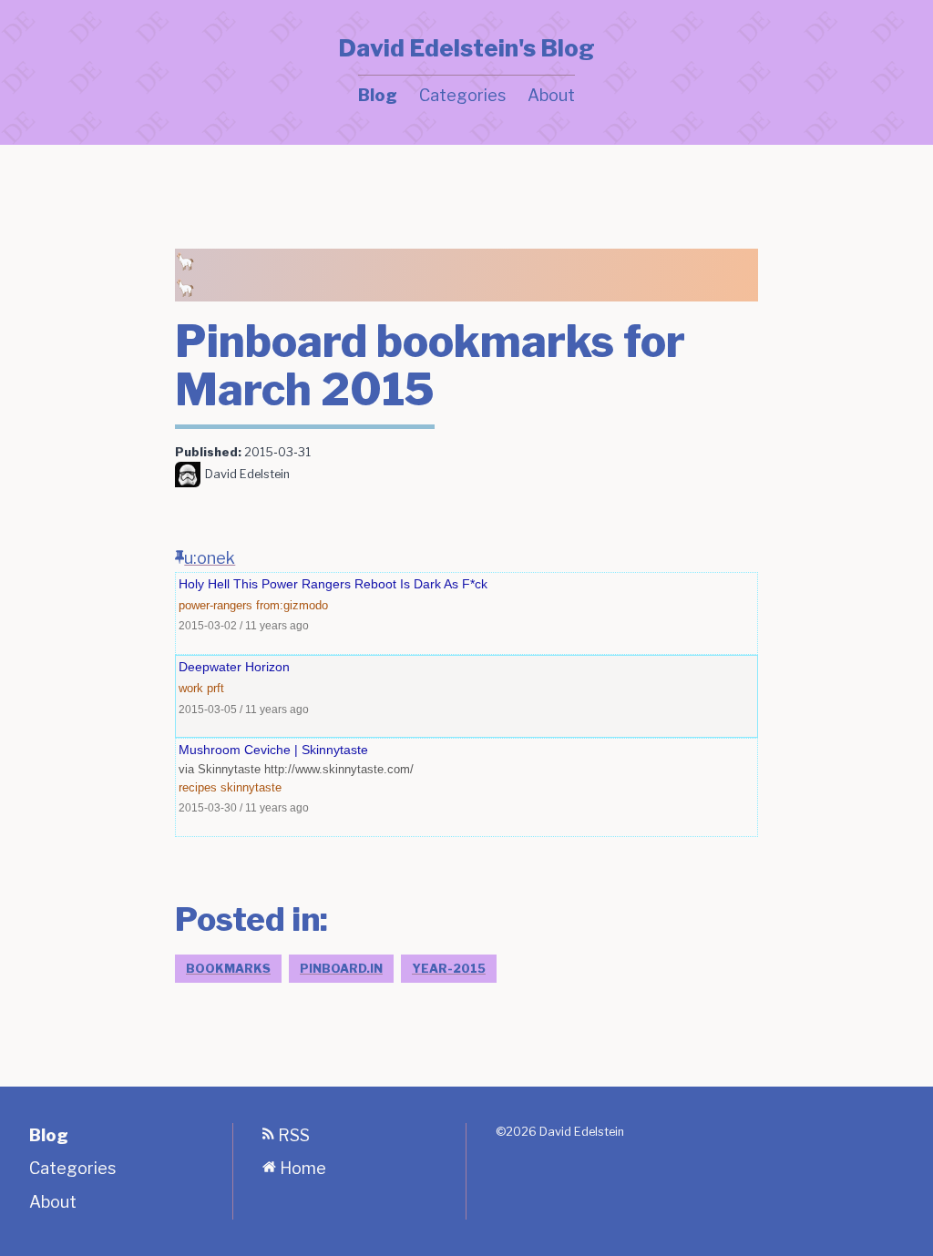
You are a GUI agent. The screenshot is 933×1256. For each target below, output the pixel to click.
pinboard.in (341, 968)
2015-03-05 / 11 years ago (244, 709)
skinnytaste (251, 787)
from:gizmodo (292, 605)
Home (301, 1168)
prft (215, 688)
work (191, 688)
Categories (462, 95)
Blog (377, 95)
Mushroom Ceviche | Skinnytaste (273, 749)
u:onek (209, 557)
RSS (292, 1135)
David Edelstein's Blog (466, 48)
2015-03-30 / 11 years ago (244, 807)
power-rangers (215, 605)
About (551, 95)
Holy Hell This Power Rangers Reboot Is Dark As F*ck (333, 584)
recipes (198, 787)
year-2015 (449, 968)
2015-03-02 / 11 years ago (244, 625)
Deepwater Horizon (234, 666)
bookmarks (228, 968)
